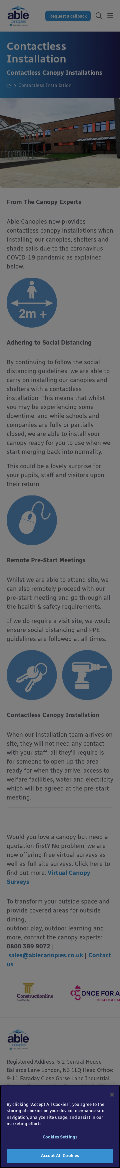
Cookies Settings (60, 1136)
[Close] (112, 1094)
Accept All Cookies (60, 1155)
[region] (60, 1126)
